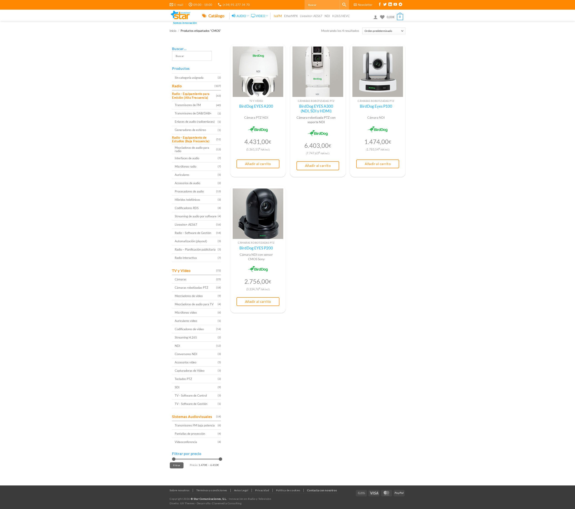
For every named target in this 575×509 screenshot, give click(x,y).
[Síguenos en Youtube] (395, 5)
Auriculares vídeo (186, 321)
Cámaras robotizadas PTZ (191, 287)
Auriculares (182, 175)
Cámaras (180, 279)
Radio (177, 86)
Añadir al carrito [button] (258, 164)
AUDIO (241, 16)
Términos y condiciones (211, 490)
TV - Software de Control (191, 395)
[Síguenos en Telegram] (400, 5)
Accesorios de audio (187, 183)
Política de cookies (288, 490)
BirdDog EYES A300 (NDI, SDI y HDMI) (316, 109)
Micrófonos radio (185, 166)
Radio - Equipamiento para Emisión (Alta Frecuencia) (191, 95)
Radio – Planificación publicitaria (195, 249)
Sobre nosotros (180, 490)
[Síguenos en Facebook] (380, 5)
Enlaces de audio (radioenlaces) (195, 121)
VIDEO (260, 16)
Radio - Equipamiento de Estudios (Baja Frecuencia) (191, 139)
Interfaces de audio (187, 158)
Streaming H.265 (186, 337)
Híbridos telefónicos (187, 199)
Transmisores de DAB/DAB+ (193, 113)
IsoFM (278, 16)
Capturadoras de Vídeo (189, 370)
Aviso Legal (241, 490)
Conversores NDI (186, 354)
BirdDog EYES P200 (256, 248)
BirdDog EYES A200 (256, 106)
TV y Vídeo (181, 270)
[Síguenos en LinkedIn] (390, 5)
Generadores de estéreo (190, 130)
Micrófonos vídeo (186, 312)
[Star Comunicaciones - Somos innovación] (182, 15)
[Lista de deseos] (382, 17)
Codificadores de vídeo (189, 329)
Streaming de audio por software (196, 216)
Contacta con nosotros (322, 490)
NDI (327, 16)
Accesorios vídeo (185, 362)
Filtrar (176, 465)
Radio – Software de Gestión (193, 233)
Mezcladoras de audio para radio (192, 149)
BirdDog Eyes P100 (376, 106)
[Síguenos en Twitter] (385, 5)
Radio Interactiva (186, 258)
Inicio (173, 31)
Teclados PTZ (183, 379)
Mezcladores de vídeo (189, 296)
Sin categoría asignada (189, 77)
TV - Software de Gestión (191, 404)
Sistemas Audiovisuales (192, 416)
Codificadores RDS (187, 208)
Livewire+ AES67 (311, 16)
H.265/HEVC (341, 16)
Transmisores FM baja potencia (195, 425)
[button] (363, 4)
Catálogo (216, 15)
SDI (177, 387)
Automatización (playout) (191, 241)
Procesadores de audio (189, 191)
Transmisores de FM (188, 105)
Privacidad (262, 490)
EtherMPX (291, 16)
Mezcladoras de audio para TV (194, 304)
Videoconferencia (186, 442)
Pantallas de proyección (190, 433)
